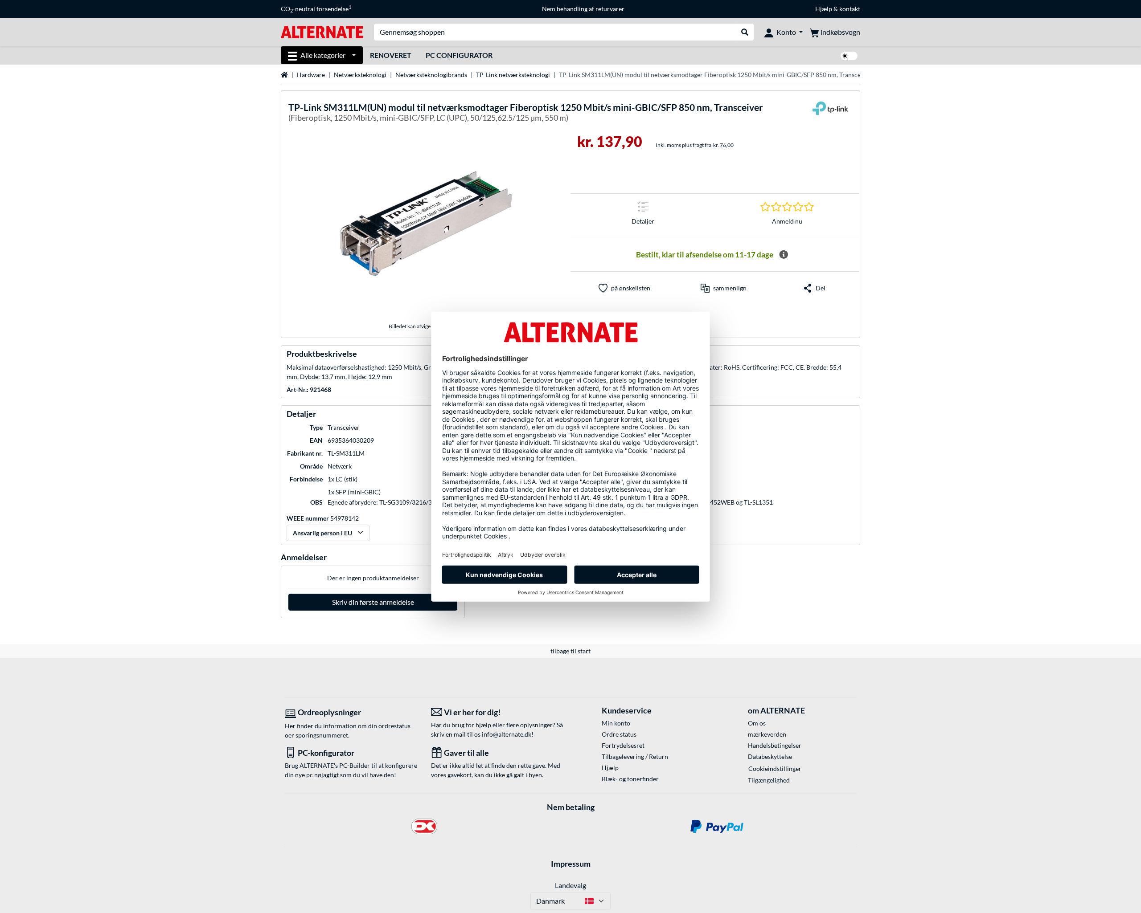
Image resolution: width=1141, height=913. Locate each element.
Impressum (571, 863)
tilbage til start (570, 651)
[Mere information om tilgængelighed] (783, 254)
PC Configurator (459, 55)
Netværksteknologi (360, 74)
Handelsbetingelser (774, 745)
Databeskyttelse (770, 756)
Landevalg (570, 885)
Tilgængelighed (769, 780)
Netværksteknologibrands (431, 74)
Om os (757, 723)
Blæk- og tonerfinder (630, 779)
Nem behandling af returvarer (583, 8)
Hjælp (823, 8)
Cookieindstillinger (774, 768)
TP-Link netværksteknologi (513, 74)
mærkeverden (767, 734)
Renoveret (390, 55)
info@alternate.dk (506, 734)
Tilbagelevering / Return (635, 756)
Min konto (616, 723)
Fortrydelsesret (623, 745)
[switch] (849, 56)
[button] (723, 288)
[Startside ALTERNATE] (322, 31)
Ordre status (619, 734)
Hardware (311, 74)
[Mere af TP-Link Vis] (830, 114)
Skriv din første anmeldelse (373, 602)
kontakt (849, 8)
